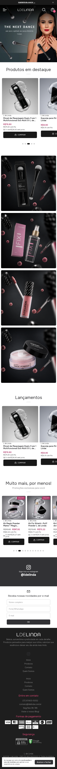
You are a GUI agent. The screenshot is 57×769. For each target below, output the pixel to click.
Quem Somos (28, 671)
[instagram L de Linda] (28, 654)
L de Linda (7, 115)
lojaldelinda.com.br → (26, 2)
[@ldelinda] (28, 567)
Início (28, 660)
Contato (28, 667)
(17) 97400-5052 (30, 700)
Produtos (28, 664)
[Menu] (5, 9)
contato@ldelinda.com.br (30, 704)
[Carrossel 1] (28, 33)
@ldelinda (28, 575)
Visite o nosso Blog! (30, 711)
